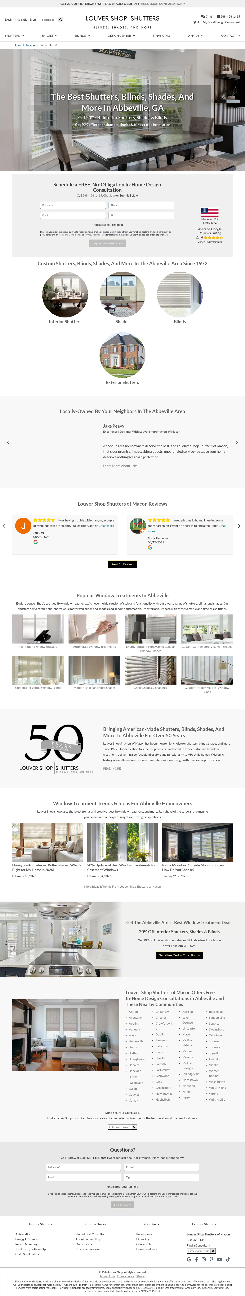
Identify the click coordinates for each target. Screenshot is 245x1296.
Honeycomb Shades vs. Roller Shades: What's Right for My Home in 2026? (46, 867)
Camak (133, 1100)
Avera (132, 1035)
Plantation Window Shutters (38, 646)
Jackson (187, 1011)
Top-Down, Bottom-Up (30, 1249)
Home (17, 45)
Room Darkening (26, 1244)
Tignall (213, 1053)
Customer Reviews (88, 1249)
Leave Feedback (146, 1249)
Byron (133, 1088)
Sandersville (217, 1017)
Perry (186, 1097)
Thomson (215, 1047)
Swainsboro (217, 1029)
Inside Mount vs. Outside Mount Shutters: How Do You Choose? (194, 867)
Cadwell (134, 1094)
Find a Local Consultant (91, 1234)
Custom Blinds (149, 1224)
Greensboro (164, 1087)
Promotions (144, 1234)
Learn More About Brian (121, 466)
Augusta (134, 1029)
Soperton (215, 1023)
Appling (134, 1023)
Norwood (188, 1085)
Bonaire (134, 1065)
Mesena (187, 1057)
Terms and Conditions (69, 234)
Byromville (136, 1082)
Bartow (134, 1047)
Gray (159, 1081)
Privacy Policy (91, 234)
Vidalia (213, 1065)
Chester (161, 1017)
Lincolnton (189, 1028)
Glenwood (162, 1075)
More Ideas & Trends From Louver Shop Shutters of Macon (122, 886)
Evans (159, 1052)
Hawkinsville (164, 1093)
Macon (187, 1034)
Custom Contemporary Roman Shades (207, 646)
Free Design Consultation (161, 3)
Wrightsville (217, 1099)
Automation (23, 1234)
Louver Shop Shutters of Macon (141, 431)
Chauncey (162, 1011)
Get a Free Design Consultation (179, 955)
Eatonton (162, 1046)
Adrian (133, 1011)
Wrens (213, 1093)
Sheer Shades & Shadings (150, 687)
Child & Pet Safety (27, 1254)
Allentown (136, 1017)
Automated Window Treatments (94, 646)
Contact (228, 35)
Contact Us (143, 1244)
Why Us (194, 35)
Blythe (133, 1053)
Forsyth (161, 1064)
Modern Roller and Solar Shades (94, 687)
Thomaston (216, 1041)
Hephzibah (163, 1099)
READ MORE (112, 768)
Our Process (84, 1244)
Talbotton (215, 1035)
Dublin (160, 1034)
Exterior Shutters (122, 382)
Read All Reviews (122, 564)
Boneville (135, 1071)
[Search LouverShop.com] (134, 1127)
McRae (187, 1051)
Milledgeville (190, 1074)
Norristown (190, 1079)
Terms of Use (107, 1276)
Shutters (12, 35)
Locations (32, 45)
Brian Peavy (114, 426)
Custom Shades (95, 1224)
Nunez (186, 1091)
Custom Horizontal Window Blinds (38, 687)
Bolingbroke (137, 1059)
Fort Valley (163, 1070)
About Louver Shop (88, 1239)
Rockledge (216, 1011)
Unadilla (214, 1059)
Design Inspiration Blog (20, 19)
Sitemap (140, 1276)
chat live (106, 1157)
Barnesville (136, 1041)
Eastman (161, 1040)
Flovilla (160, 1058)
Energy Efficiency (26, 1239)
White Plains (217, 1087)
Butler (133, 1076)
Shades (48, 35)
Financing (161, 35)
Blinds (80, 35)
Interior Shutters (65, 321)
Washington (217, 1081)
